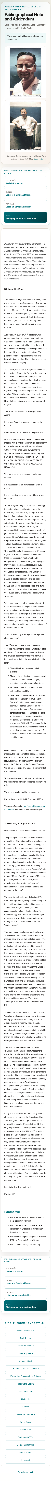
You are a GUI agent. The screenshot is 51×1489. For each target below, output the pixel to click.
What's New (25, 1429)
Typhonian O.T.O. (25, 1391)
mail (31, 1472)
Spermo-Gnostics (25, 1346)
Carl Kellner (25, 1338)
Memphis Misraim (25, 1330)
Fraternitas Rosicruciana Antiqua (25, 1376)
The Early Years (25, 1353)
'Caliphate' (25, 1399)
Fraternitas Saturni (25, 1384)
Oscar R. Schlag (40, 159)
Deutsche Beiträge (25, 1445)
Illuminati (25, 1460)
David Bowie (25, 1422)
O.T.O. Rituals (25, 1361)
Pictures (25, 1407)
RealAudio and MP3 (25, 1414)
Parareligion (23, 1472)
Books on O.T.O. (25, 1437)
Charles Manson (25, 1452)
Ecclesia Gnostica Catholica (26, 1368)
